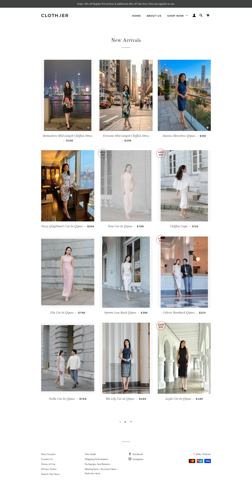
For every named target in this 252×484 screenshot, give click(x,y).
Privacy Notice (49, 469)
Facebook (137, 454)
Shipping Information (96, 459)
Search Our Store (50, 474)
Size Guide (90, 454)
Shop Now (176, 15)
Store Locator (48, 454)
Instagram (137, 459)
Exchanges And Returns (97, 464)
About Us (154, 15)
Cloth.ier (55, 15)
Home (136, 15)
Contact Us (47, 459)
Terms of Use (48, 464)
